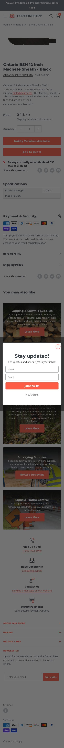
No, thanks (32, 394)
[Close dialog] (58, 346)
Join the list (32, 385)
